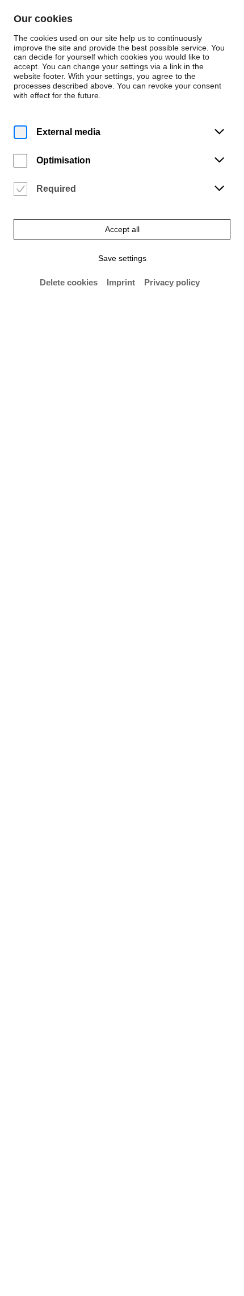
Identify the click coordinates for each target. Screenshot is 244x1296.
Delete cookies (69, 282)
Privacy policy (172, 282)
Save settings (122, 258)
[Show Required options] (219, 189)
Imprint (121, 282)
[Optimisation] (20, 161)
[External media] (20, 132)
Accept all (122, 229)
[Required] (20, 189)
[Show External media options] (219, 132)
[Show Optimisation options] (219, 160)
